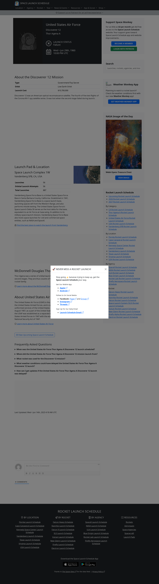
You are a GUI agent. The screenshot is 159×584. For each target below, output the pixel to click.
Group (84, 299)
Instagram (65, 301)
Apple (63, 288)
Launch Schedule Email (71, 312)
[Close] (106, 269)
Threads (64, 304)
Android (64, 290)
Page (72, 299)
